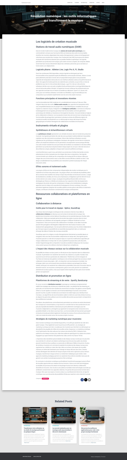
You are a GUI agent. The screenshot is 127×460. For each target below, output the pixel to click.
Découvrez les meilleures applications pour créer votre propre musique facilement (90, 430)
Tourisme (77, 2)
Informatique (84, 2)
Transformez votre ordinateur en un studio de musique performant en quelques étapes (34, 430)
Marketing (69, 2)
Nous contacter (37, 456)
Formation (91, 2)
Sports (98, 2)
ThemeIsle (103, 456)
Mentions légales (27, 456)
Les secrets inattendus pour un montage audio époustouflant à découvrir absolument (62, 430)
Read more (26, 442)
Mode (103, 2)
